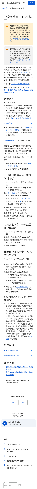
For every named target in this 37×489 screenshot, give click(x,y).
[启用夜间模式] (19, 484)
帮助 (5, 439)
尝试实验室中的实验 (13, 445)
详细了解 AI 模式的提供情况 (21, 118)
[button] (3, 2)
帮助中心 (4, 8)
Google (11, 193)
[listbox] (10, 485)
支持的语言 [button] (8, 123)
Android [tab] (21, 140)
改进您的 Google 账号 (17, 8)
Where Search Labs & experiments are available (20, 450)
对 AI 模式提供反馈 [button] (11, 350)
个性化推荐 (13, 130)
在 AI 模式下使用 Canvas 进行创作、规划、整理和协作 (19, 467)
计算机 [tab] (28, 140)
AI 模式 (23, 73)
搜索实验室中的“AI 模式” (15, 461)
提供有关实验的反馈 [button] (11, 356)
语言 (7, 482)
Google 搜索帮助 (13, 3)
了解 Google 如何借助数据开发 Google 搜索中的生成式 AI (18, 90)
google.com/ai (23, 198)
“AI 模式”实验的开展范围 (20, 84)
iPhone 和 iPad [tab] (10, 140)
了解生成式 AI (11, 456)
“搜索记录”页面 (22, 287)
